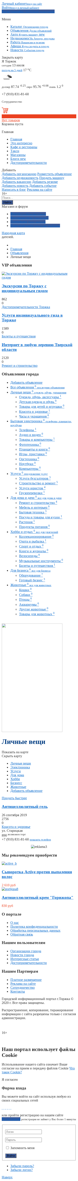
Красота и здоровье (16, 827)
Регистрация (11, 1119)
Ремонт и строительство (19, 365)
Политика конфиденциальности (34, 926)
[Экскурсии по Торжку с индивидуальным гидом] (39, 277)
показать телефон (40, 839)
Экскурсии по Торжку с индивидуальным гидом (25, 288)
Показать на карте (15, 752)
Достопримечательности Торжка (26, 307)
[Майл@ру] (9, 1108)
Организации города (25, 951)
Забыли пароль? (22, 1166)
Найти (7, 202)
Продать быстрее (14, 798)
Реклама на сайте (23, 983)
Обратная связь (21, 934)
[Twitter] (5, 1108)
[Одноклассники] (7, 1108)
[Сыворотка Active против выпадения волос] (9, 863)
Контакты (17, 991)
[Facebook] (2, 1108)
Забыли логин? (21, 1170)
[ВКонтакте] (3, 1108)
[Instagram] (10, 1108)
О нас (14, 922)
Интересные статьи (24, 959)
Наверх (7, 1177)
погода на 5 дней (12, 70)
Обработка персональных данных (35, 930)
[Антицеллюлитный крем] (10, 889)
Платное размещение (26, 980)
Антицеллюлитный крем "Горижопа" (37, 897)
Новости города (22, 955)
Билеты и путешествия (19, 336)
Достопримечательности (28, 963)
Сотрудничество (22, 987)
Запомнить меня (22, 1148)
